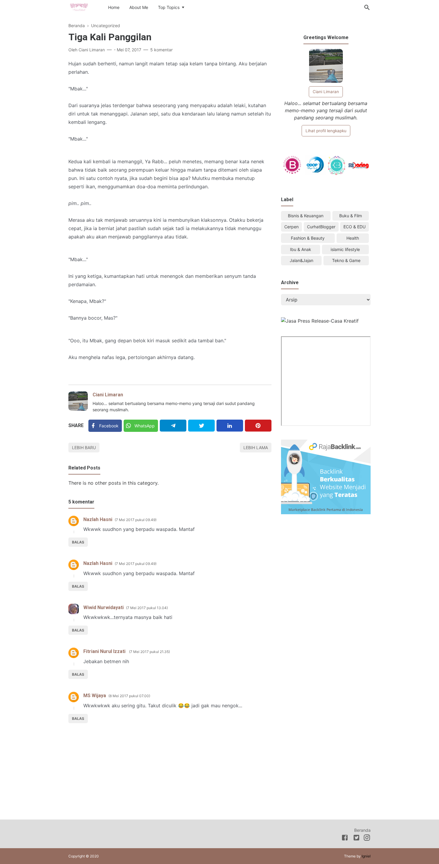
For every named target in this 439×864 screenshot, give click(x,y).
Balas (78, 542)
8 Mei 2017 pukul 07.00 (129, 696)
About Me (138, 7)
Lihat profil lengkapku (326, 130)
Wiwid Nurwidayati (103, 607)
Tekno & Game (346, 260)
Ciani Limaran (108, 395)
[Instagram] (367, 838)
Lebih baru (84, 447)
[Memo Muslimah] (79, 7)
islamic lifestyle (345, 249)
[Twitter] (201, 426)
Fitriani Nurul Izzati (105, 651)
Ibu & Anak (300, 249)
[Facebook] (345, 838)
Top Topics (168, 7)
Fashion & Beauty (308, 238)
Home (113, 7)
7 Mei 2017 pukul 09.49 (135, 520)
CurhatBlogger (321, 226)
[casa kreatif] (320, 321)
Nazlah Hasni (97, 519)
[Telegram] (173, 426)
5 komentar (161, 49)
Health (352, 238)
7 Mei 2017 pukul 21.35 (149, 651)
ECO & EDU (354, 226)
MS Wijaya (94, 695)
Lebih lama (255, 447)
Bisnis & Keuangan (305, 215)
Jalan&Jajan (301, 260)
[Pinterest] (258, 426)
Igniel (366, 856)
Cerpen (291, 226)
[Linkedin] (230, 426)
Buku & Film (350, 215)
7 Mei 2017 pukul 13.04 (147, 608)
